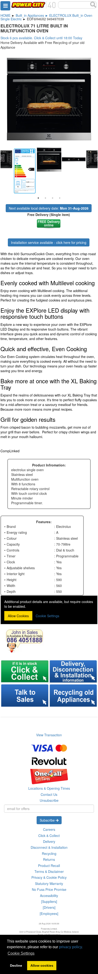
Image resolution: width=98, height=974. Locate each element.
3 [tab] (52, 198)
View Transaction (49, 735)
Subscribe (48, 820)
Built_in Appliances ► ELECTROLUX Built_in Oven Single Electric (46, 17)
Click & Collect (49, 835)
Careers (49, 829)
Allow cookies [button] (41, 965)
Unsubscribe (49, 800)
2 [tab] (45, 198)
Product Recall (49, 865)
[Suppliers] (49, 901)
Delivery (49, 841)
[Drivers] (49, 907)
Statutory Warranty (49, 883)
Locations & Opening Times (49, 788)
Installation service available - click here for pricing (48, 242)
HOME (5, 15)
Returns (49, 859)
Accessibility (49, 895)
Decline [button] (16, 965)
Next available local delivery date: (48, 208)
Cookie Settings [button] (21, 953)
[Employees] (49, 913)
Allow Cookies (18, 615)
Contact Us (49, 794)
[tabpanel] (49, 159)
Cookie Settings (47, 615)
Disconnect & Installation (49, 847)
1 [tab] (38, 198)
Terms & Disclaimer (49, 871)
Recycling (49, 853)
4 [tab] (59, 198)
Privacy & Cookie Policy (49, 877)
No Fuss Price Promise (49, 889)
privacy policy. (71, 947)
